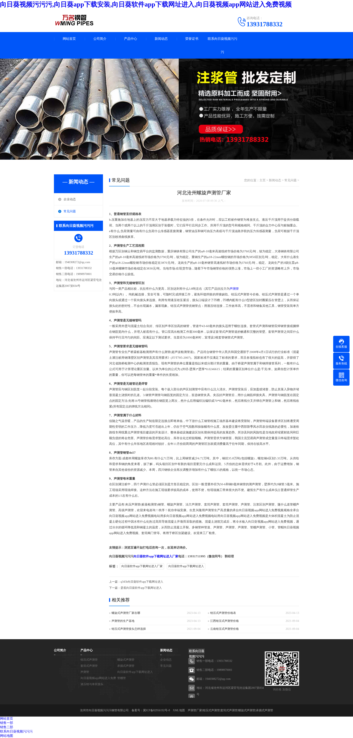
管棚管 (121, 678)
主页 (262, 180)
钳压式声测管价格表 (223, 612)
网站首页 (69, 38)
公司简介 (99, 38)
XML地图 (179, 710)
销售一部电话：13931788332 (214, 660)
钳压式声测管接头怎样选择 (129, 628)
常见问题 (70, 211)
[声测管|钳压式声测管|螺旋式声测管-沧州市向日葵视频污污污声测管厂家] (74, 20)
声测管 (234, 288)
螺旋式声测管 (125, 659)
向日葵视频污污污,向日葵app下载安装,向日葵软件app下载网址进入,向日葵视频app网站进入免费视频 (146, 4)
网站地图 (6, 735)
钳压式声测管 (89, 659)
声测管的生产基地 (123, 620)
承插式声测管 (125, 665)
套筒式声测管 (89, 665)
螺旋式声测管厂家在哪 (126, 612)
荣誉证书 (191, 38)
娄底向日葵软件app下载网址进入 (141, 587)
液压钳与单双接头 (91, 684)
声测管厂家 (195, 710)
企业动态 (70, 199)
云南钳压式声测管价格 (224, 628)
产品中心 (130, 38)
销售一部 (6, 723)
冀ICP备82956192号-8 (156, 710)
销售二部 (6, 727)
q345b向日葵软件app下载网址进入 (142, 581)
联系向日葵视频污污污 (222, 45)
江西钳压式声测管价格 (224, 620)
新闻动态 (161, 38)
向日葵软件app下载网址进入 (186, 566)
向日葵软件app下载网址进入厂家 (156, 556)
